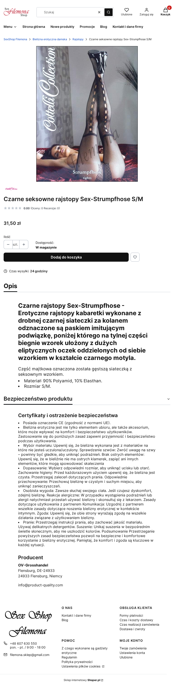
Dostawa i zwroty (132, 629)
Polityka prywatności (77, 662)
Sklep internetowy (82, 680)
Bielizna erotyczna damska (50, 39)
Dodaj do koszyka (66, 257)
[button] (108, 12)
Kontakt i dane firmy (76, 615)
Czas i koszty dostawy (136, 620)
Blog (65, 620)
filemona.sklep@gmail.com (29, 655)
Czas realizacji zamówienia (139, 624)
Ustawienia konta (132, 653)
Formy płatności (131, 615)
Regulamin (69, 657)
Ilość (7, 237)
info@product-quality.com (40, 585)
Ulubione (126, 657)
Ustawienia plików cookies (81, 666)
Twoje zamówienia (133, 648)
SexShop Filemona (15, 39)
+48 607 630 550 (23, 643)
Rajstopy (78, 39)
